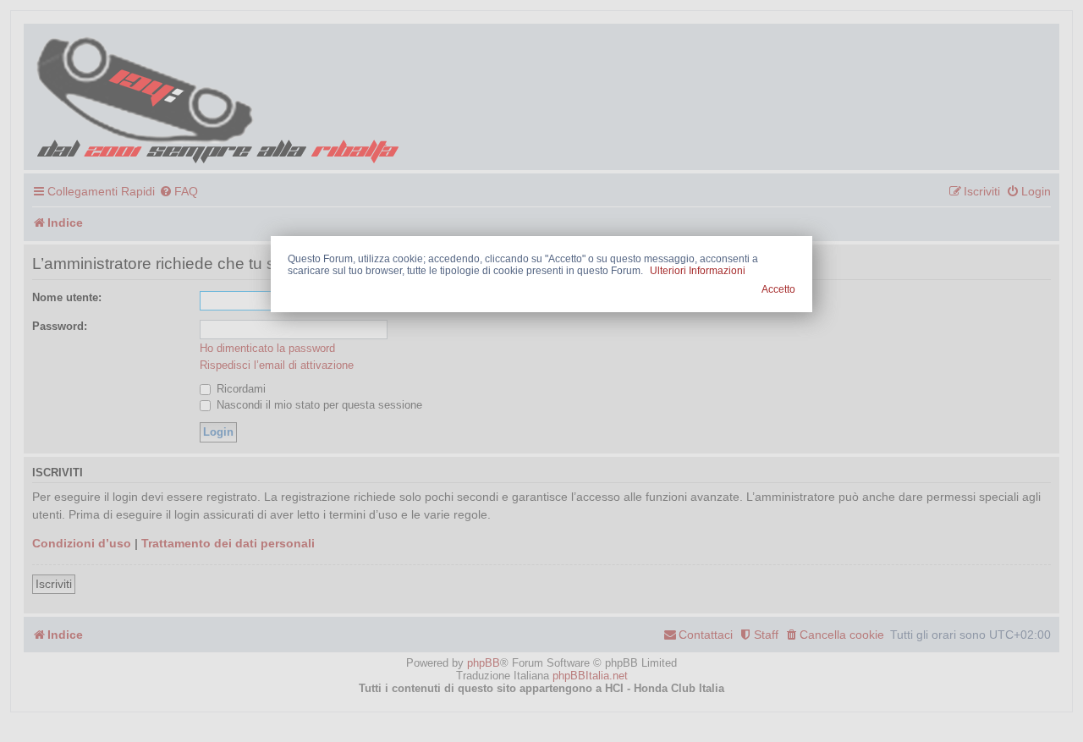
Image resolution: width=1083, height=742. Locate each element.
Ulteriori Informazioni (697, 271)
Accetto (778, 289)
